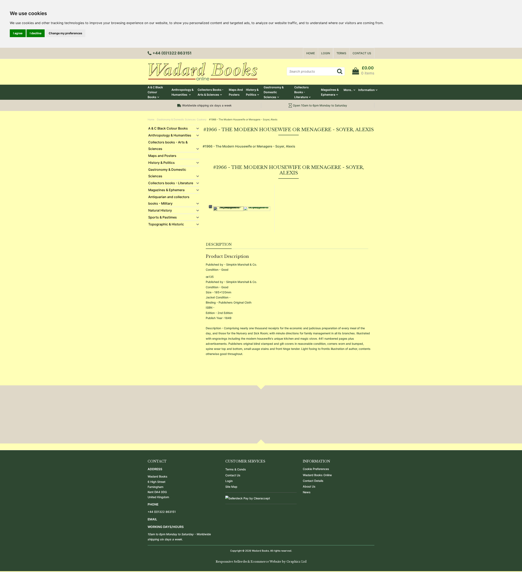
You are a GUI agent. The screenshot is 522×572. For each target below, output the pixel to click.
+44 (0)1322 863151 (162, 511)
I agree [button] (17, 33)
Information (366, 90)
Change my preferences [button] (65, 33)
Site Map (231, 486)
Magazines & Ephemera (330, 92)
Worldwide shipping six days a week (206, 105)
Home (310, 53)
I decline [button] (35, 33)
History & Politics (252, 92)
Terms (341, 53)
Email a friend (358, 207)
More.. (348, 90)
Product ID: (285, 198)
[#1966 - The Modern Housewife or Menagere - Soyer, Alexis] (256, 208)
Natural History (160, 210)
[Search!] (339, 71)
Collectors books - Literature (301, 92)
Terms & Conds (235, 469)
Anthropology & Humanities (182, 92)
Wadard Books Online (317, 475)
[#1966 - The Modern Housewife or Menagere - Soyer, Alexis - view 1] (228, 208)
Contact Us (362, 53)
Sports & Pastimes (162, 217)
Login (325, 53)
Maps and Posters (236, 92)
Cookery (202, 119)
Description (219, 244)
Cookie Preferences (316, 469)
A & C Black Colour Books (155, 92)
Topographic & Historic (166, 224)
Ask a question (292, 207)
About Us (309, 486)
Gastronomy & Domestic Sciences (274, 92)
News (307, 492)
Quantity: (284, 214)
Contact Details (313, 480)
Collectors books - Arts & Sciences (210, 92)
